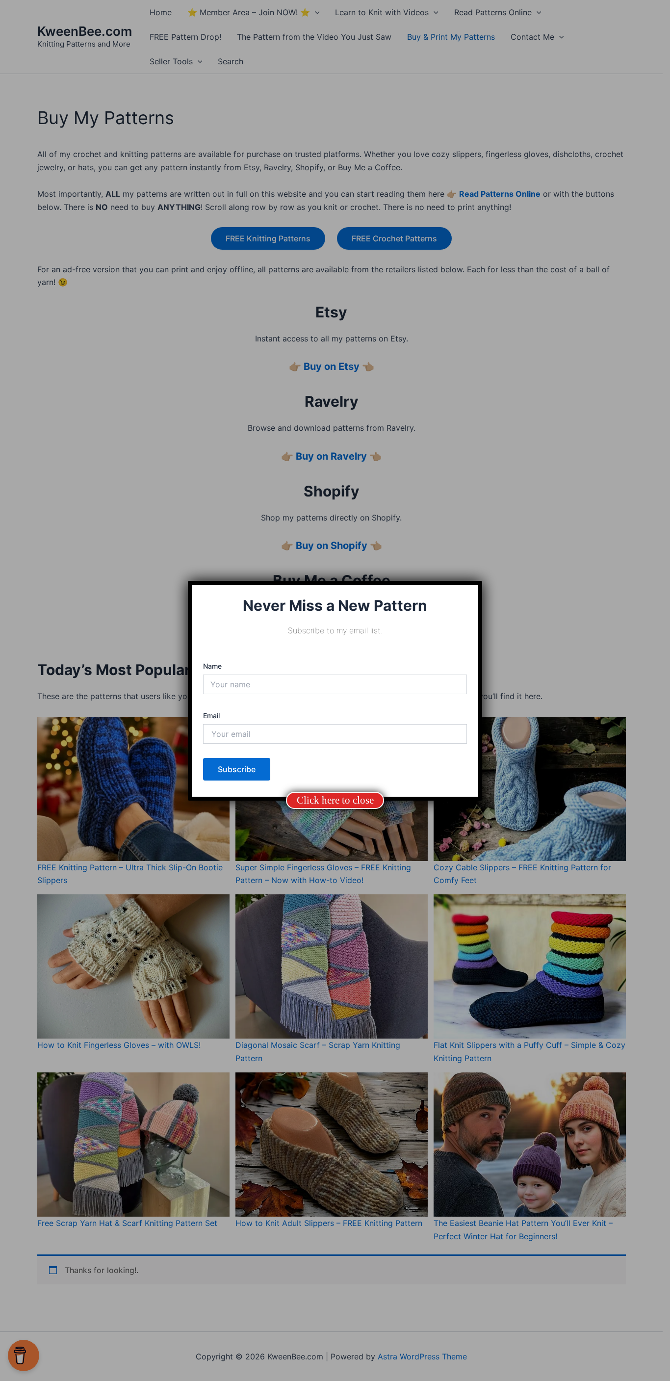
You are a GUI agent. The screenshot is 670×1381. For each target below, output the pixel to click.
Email (211, 715)
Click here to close (335, 800)
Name (212, 666)
